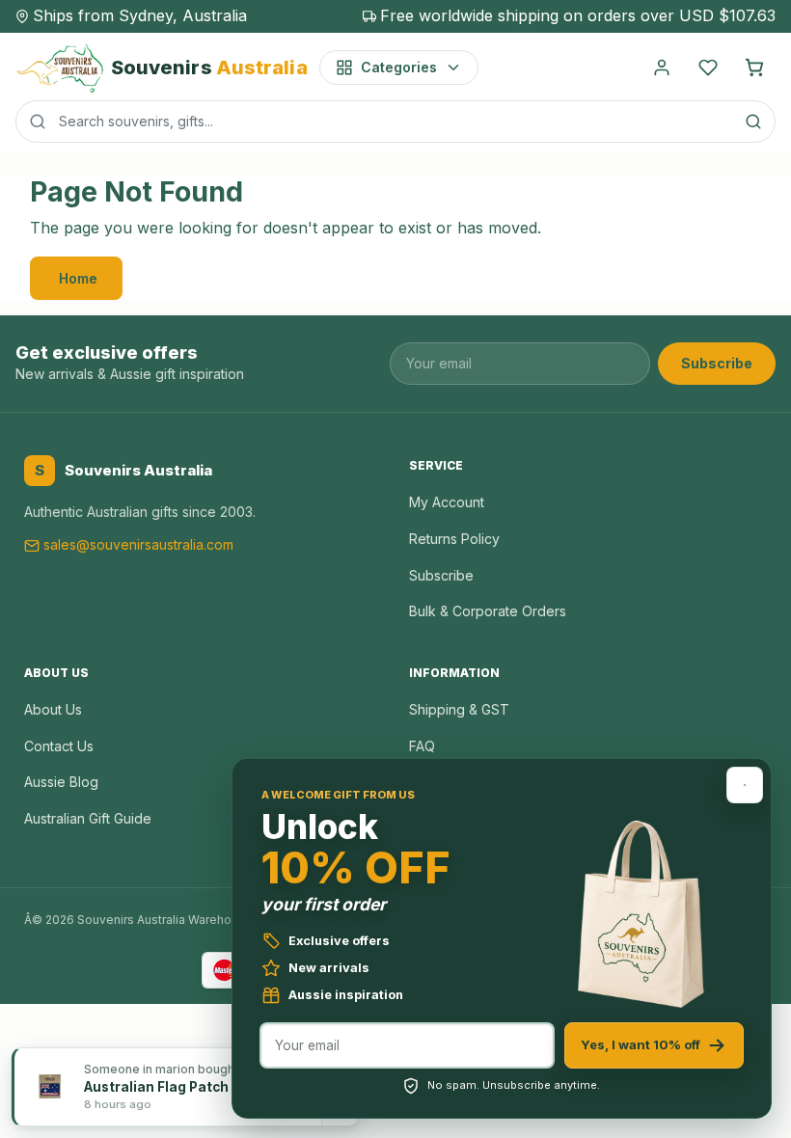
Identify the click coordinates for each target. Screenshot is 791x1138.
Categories (399, 67)
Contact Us (59, 746)
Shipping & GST (459, 709)
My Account (446, 502)
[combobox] (395, 121)
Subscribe (716, 363)
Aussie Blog (61, 781)
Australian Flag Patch (156, 1087)
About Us (53, 709)
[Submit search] (753, 121)
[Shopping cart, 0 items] (754, 67)
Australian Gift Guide (87, 818)
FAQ (422, 746)
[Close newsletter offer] (744, 785)
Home (78, 278)
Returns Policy (454, 538)
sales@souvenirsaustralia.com (138, 544)
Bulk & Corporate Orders (487, 611)
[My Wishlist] (708, 67)
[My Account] (662, 67)
